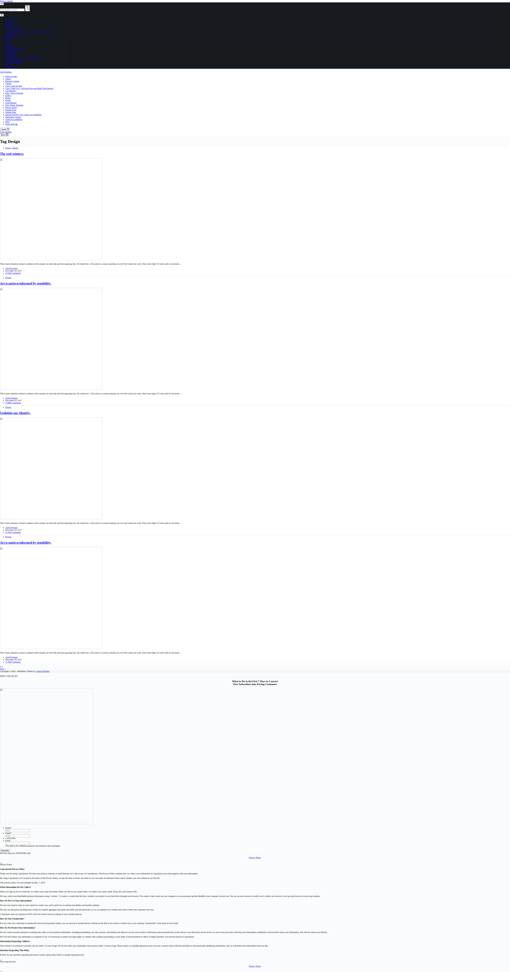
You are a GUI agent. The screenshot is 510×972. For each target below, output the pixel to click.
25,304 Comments (13, 532)
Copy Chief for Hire (13, 86)
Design (8, 148)
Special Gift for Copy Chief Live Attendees (23, 115)
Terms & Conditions (13, 119)
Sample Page (10, 110)
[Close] (1, 971)
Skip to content (6, 1)
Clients (8, 84)
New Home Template (14, 105)
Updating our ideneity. (15, 413)
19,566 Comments (13, 273)
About (8, 79)
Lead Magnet (10, 103)
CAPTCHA (10, 838)
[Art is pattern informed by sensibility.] (51, 389)
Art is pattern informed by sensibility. (25, 283)
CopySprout (10, 91)
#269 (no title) (11, 76)
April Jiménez (6, 72)
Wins (7, 122)
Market (15, 148)
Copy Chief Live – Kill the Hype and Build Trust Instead (29, 88)
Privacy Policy (11, 107)
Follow (8, 95)
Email (8, 833)
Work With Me (11, 124)
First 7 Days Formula (14, 93)
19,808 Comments (13, 403)
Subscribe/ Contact (13, 117)
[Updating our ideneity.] (51, 518)
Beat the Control (12, 81)
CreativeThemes (42, 671)
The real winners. (12, 153)
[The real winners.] (51, 259)
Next (2, 669)
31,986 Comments (13, 662)
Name (8, 828)
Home (7, 98)
